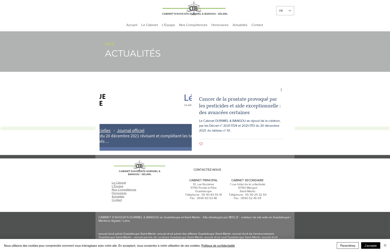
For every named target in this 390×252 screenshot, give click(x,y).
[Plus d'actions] (282, 89)
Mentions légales (110, 220)
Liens (126, 220)
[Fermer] (385, 245)
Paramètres (347, 245)
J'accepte (371, 245)
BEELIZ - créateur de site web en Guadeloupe (259, 217)
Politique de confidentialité (218, 245)
